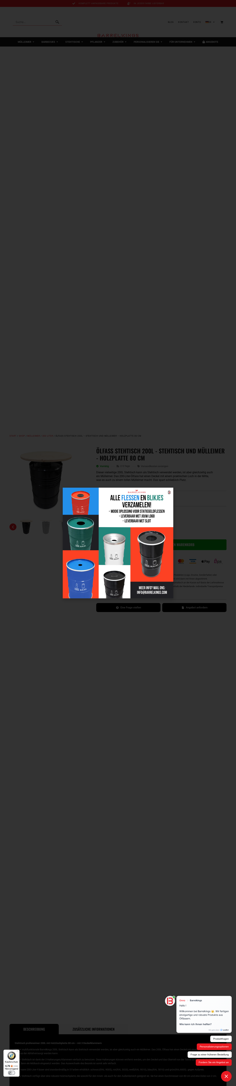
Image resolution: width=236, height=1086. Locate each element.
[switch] (11, 1073)
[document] (118, 543)
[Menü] (17, 1052)
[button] (169, 492)
